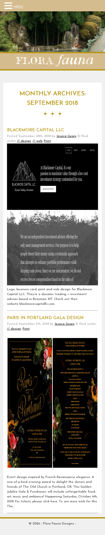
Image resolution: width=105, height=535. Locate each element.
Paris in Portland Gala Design (45, 318)
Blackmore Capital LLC (35, 130)
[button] (9, 6)
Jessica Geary (66, 136)
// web (37, 141)
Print (47, 141)
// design (24, 141)
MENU (18, 6)
